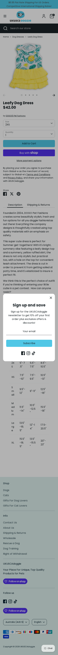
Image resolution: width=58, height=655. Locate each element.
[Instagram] (28, 353)
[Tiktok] (33, 353)
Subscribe (29, 343)
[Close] (50, 297)
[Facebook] (23, 353)
